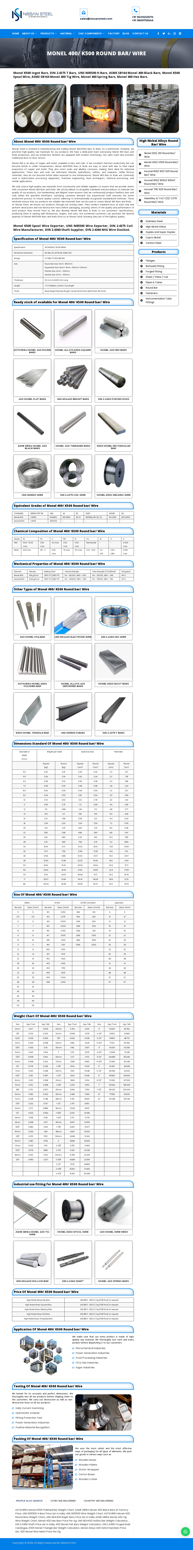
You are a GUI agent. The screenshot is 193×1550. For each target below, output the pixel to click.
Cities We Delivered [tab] (63, 1500)
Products (47, 33)
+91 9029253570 (142, 17)
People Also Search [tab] (29, 1500)
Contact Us (140, 33)
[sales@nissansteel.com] (83, 12)
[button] (185, 1531)
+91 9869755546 (142, 20)
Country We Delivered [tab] (98, 1500)
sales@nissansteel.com (96, 18)
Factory (114, 33)
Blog (126, 33)
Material (66, 33)
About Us (28, 33)
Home (15, 33)
